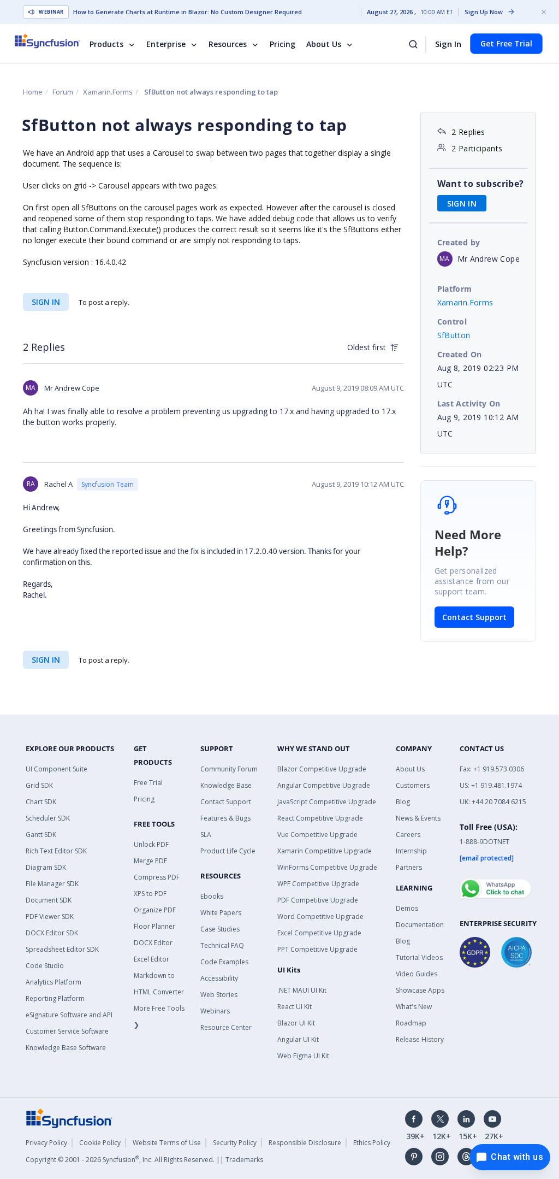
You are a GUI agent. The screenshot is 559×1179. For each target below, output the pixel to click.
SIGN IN (46, 302)
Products (106, 44)
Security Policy (235, 1142)
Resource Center (226, 1027)
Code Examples (224, 961)
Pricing (282, 44)
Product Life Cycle (227, 851)
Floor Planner (154, 926)
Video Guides (416, 973)
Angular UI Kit (298, 1039)
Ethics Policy (371, 1142)
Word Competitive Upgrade (320, 916)
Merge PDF (150, 860)
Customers (413, 785)
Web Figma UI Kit (303, 1055)
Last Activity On (469, 403)
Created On (459, 354)
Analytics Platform (53, 982)
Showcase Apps (420, 990)
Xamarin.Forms (108, 92)
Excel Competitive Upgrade (319, 933)
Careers (408, 834)
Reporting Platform (55, 998)
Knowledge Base (226, 785)
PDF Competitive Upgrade (317, 900)
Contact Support (474, 617)
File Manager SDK (52, 883)
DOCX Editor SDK (52, 933)
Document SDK (49, 900)
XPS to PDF (150, 893)
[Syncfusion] (69, 1117)
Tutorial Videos (419, 957)
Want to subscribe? (480, 184)
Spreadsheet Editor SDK (62, 949)
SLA (205, 834)
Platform (454, 289)
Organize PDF (155, 910)
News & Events (418, 818)
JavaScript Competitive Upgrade (326, 801)
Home (33, 92)
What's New (414, 1006)
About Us (323, 44)
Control (452, 321)
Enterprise (166, 44)
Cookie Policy (100, 1142)
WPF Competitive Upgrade (318, 883)
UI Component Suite (56, 769)
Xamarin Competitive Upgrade (324, 851)
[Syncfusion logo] (54, 41)
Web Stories (218, 994)
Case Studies (220, 929)
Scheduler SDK (48, 818)
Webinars (215, 1011)
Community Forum (229, 769)
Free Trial (148, 782)
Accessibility (219, 978)
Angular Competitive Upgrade (323, 785)
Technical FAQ (222, 945)
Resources (228, 44)
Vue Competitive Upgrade (317, 834)
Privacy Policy (46, 1142)
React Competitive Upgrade (320, 818)
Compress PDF (157, 877)
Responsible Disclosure (305, 1142)
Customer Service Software (67, 1031)
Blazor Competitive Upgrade (321, 769)
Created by (458, 242)
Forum (62, 92)
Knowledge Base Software (66, 1047)
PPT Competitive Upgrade (317, 949)
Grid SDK (39, 785)
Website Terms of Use (167, 1142)
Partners (409, 867)
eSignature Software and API (69, 1014)
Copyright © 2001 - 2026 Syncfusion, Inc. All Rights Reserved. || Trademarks (144, 1159)
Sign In (448, 43)
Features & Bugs (225, 818)
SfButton (454, 335)
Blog (403, 801)
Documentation (420, 924)
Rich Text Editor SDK (56, 851)
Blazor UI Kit (296, 1023)
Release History (420, 1039)
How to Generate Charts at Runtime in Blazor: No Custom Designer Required (187, 12)
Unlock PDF (151, 844)
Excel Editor (151, 959)
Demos (407, 908)
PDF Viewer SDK (50, 916)
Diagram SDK (46, 867)
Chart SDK (41, 801)
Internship (411, 851)
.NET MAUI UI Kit (301, 990)
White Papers (220, 912)
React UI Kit (294, 1006)
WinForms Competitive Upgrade (327, 867)
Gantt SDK (41, 834)
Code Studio (45, 965)
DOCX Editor (153, 942)
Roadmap (411, 1023)
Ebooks (211, 896)
